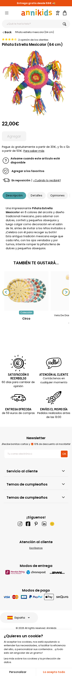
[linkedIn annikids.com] (44, 524)
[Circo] (26, 308)
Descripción (14, 195)
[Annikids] (36, 12)
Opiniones (57, 195)
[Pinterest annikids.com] (36, 524)
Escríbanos (36, 548)
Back (8, 32)
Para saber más (33, 151)
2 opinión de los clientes (33, 40)
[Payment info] (36, 597)
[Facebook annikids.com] (28, 524)
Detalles (36, 195)
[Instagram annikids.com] (20, 524)
